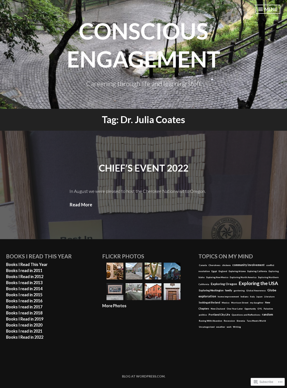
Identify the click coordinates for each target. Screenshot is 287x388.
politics (203, 314)
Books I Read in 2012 (24, 276)
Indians (244, 296)
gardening (239, 290)
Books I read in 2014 (24, 288)
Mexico (226, 302)
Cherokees (214, 265)
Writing (237, 327)
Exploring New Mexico (217, 277)
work (229, 327)
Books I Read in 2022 (24, 337)
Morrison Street (239, 302)
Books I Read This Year (27, 264)
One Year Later (235, 308)
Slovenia (241, 321)
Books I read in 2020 (24, 325)
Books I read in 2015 (24, 294)
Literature (269, 296)
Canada (203, 265)
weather (220, 326)
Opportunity (250, 308)
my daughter (256, 302)
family (228, 290)
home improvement (228, 296)
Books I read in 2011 (24, 270)
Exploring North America (243, 277)
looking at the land (209, 302)
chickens (226, 265)
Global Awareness (256, 290)
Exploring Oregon (224, 284)
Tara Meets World (256, 321)
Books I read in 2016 (24, 300)
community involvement (248, 265)
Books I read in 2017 (24, 306)
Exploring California (257, 271)
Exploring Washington (211, 290)
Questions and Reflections (246, 314)
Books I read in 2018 (24, 312)
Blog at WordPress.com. (143, 376)
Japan (259, 296)
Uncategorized (207, 327)
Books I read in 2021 (24, 331)
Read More (81, 204)
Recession (229, 321)
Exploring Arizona (237, 271)
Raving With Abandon (210, 320)
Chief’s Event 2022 (143, 168)
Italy (252, 296)
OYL (259, 308)
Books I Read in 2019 (24, 318)
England (223, 271)
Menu (271, 9)
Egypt (214, 271)
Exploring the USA (258, 283)
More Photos (114, 305)
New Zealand (218, 308)
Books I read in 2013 (24, 282)
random (267, 314)
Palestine (268, 308)
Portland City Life (219, 314)
